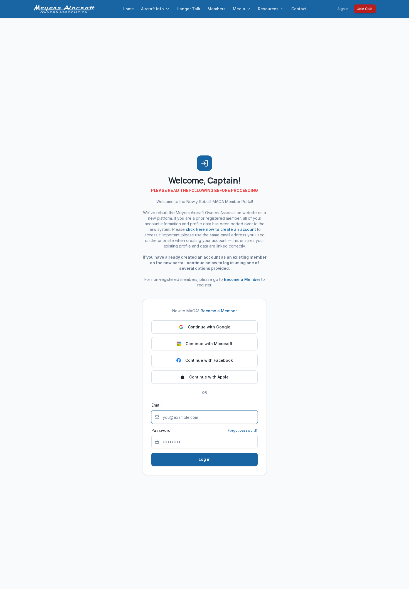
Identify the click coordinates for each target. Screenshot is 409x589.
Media (239, 8)
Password (161, 430)
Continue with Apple (209, 377)
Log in (205, 459)
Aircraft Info (152, 8)
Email (156, 405)
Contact (299, 8)
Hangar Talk (188, 8)
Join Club (365, 9)
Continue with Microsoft (209, 343)
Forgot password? (243, 430)
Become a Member (242, 279)
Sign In (342, 9)
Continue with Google (209, 327)
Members (217, 8)
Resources (268, 8)
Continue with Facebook (209, 360)
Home (128, 8)
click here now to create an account (221, 229)
